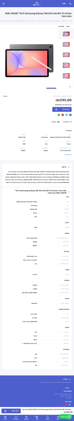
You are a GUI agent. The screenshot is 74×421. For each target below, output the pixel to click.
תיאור (68, 26)
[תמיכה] (70, 3)
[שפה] (63, 3)
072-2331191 (68, 391)
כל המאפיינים (68, 155)
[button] (70, 87)
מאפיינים (61, 26)
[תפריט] (3, 3)
